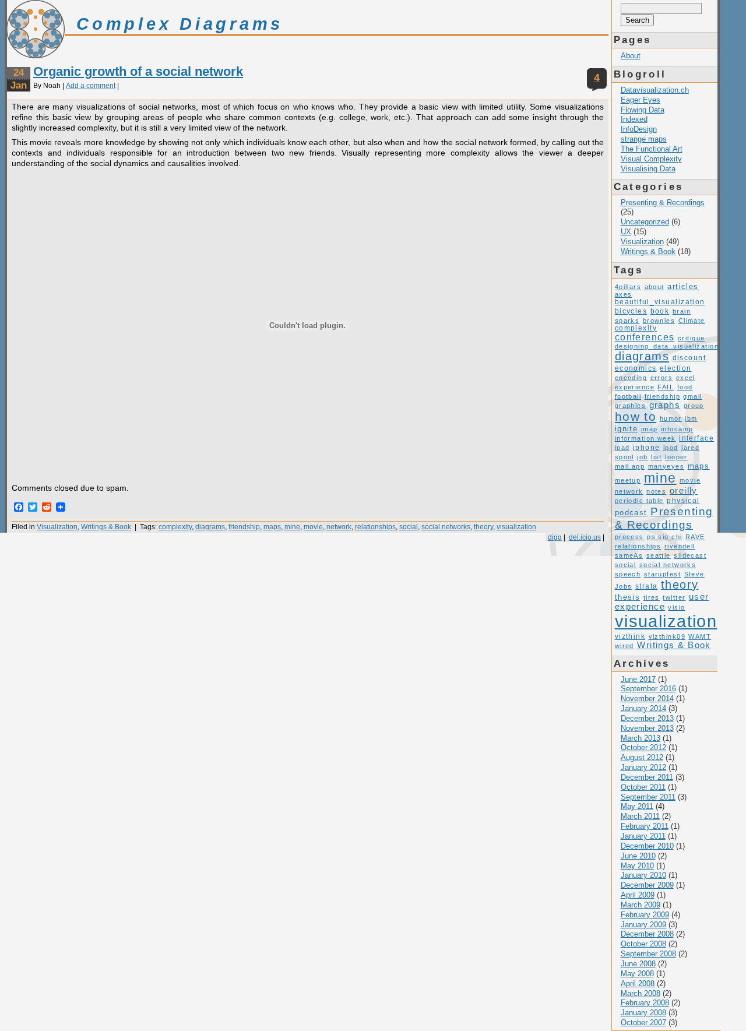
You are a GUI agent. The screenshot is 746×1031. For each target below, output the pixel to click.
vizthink (630, 636)
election (676, 368)
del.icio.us (585, 537)
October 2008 (643, 943)
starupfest (662, 574)
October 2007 (643, 1022)
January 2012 (643, 767)
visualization (516, 526)
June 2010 (638, 855)
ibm (691, 418)
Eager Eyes (640, 100)
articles (683, 286)
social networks (445, 526)
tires (651, 597)
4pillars (628, 286)
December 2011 (647, 777)
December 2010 (647, 846)
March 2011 (640, 816)
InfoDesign (639, 129)
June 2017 (638, 679)
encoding (631, 377)
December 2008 (647, 934)
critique (691, 338)
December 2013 (647, 718)
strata (646, 586)
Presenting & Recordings (663, 202)
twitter (674, 597)
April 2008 (637, 983)
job (642, 456)
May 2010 (637, 865)
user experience (662, 601)
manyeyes (666, 466)
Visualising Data (648, 168)
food (685, 386)
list (656, 456)
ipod (670, 447)
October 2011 (643, 787)
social (408, 526)
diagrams (210, 526)
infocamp (677, 428)
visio (676, 607)
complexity (175, 526)
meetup (628, 480)
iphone (646, 447)
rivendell (679, 546)
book (660, 311)
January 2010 (643, 875)
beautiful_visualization (660, 302)
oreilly (684, 490)
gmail (692, 396)
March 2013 (640, 738)
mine (292, 526)
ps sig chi (664, 536)
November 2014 (647, 698)
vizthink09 (667, 636)
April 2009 (637, 895)
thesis (628, 597)
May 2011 (637, 806)
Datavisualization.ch (655, 90)
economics (636, 368)
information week (645, 438)
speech (628, 574)
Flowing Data (642, 109)
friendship (244, 526)
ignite (626, 428)
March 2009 (640, 904)
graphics (630, 405)
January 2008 (643, 1012)
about (654, 286)
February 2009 (645, 914)
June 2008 (638, 963)
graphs (665, 405)
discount (689, 357)
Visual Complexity (651, 158)
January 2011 (643, 836)
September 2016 (648, 688)
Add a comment (90, 85)
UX (626, 231)
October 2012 (643, 747)
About (631, 55)
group (694, 405)
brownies (659, 320)
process (629, 536)
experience (634, 386)
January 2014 (643, 708)
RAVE (695, 536)
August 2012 (642, 757)
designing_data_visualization (667, 346)
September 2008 (648, 953)
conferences (645, 337)
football (628, 396)
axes (623, 294)
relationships (375, 526)
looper (676, 456)
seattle (658, 555)
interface (696, 438)
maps (272, 526)
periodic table (639, 500)
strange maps (644, 139)
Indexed (634, 119)
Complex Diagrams (179, 24)
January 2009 (643, 924)
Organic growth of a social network (138, 71)
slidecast (690, 555)
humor (671, 418)
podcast (631, 512)
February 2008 (645, 1002)
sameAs (629, 555)
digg (555, 537)
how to (636, 416)
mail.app (630, 466)
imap (649, 428)
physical (683, 500)
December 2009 (647, 885)
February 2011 (644, 826)
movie (313, 526)
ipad (622, 447)
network (338, 526)
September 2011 (648, 797)
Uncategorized (645, 221)
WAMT (699, 636)
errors (661, 377)
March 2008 (640, 993)
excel (685, 377)
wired (624, 645)
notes (656, 491)
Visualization (57, 526)
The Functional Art (651, 149)
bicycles (631, 311)
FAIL (665, 386)
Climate (691, 320)
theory (483, 526)
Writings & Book (106, 526)
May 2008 (637, 973)
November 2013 (647, 728)
